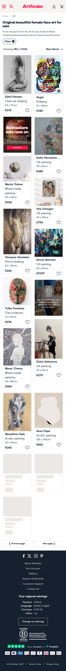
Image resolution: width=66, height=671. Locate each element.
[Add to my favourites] (27, 110)
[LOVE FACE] (49, 84)
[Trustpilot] (33, 646)
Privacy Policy (52, 664)
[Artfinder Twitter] (29, 556)
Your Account (33, 568)
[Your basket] (61, 7)
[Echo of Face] (49, 145)
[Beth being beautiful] (17, 84)
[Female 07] (49, 409)
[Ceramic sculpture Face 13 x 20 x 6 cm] (17, 301)
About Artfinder (33, 563)
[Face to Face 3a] (17, 422)
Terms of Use (35, 664)
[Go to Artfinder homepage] (33, 6)
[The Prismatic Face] (49, 252)
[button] (54, 49)
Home (5, 16)
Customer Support (33, 583)
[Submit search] (11, 6)
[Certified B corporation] (33, 635)
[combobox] (54, 49)
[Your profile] (54, 6)
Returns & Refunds (33, 578)
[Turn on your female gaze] (17, 180)
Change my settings (33, 621)
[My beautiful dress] (49, 348)
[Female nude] (17, 241)
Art (14, 16)
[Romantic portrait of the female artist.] (49, 201)
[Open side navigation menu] (4, 6)
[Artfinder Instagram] (36, 556)
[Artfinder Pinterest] (41, 556)
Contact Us (33, 589)
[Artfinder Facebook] (24, 556)
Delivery (33, 573)
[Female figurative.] (17, 359)
